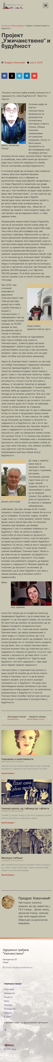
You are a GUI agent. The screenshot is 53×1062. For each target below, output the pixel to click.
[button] (45, 5)
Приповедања (17, 26)
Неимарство (9, 993)
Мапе (6, 1001)
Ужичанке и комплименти (17, 759)
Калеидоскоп (10, 1008)
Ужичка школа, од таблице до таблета (25, 808)
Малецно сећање (12, 857)
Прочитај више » (8, 773)
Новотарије (9, 989)
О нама (7, 1016)
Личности (8, 997)
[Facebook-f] (5, 1030)
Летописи (8, 1005)
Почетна (5, 26)
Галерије (8, 1012)
